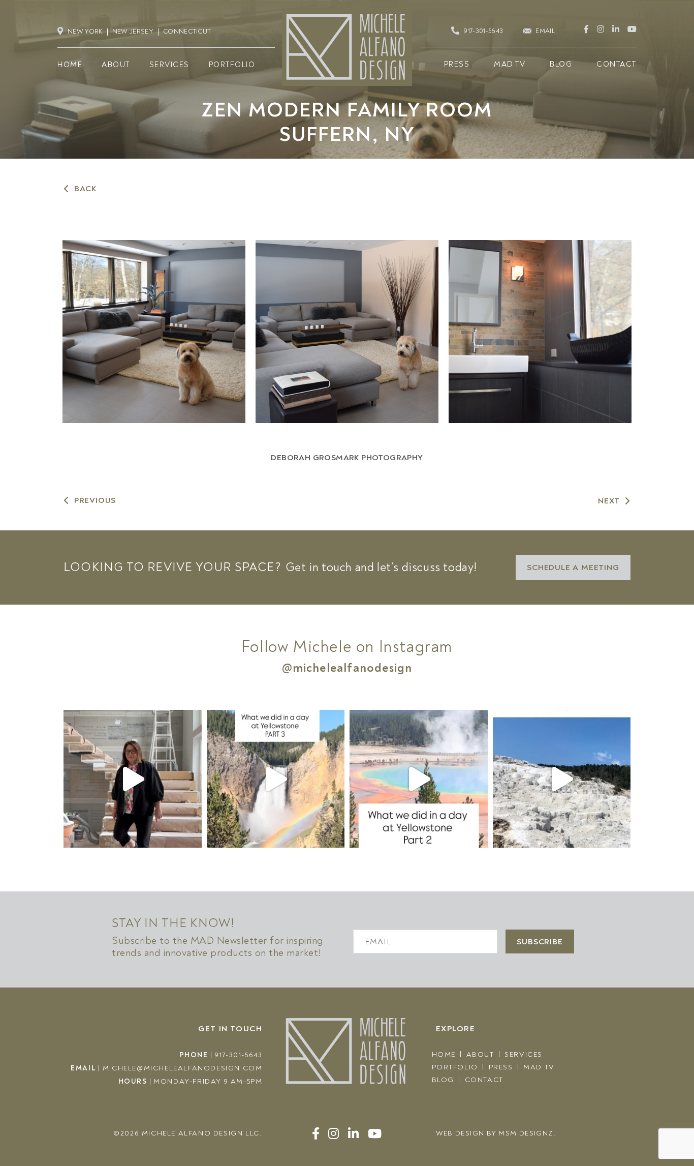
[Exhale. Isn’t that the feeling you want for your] (133, 779)
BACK (85, 189)
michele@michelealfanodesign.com (183, 1068)
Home (444, 1054)
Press (501, 1067)
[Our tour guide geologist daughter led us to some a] (276, 779)
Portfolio (455, 1067)
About (480, 1054)
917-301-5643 (238, 1055)
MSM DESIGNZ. (527, 1133)
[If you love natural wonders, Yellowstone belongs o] (562, 779)
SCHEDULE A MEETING (573, 567)
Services (523, 1054)
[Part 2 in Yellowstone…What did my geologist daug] (419, 779)
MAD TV (539, 1067)
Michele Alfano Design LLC (201, 1133)
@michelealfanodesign (347, 668)
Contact (484, 1079)
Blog (443, 1079)
